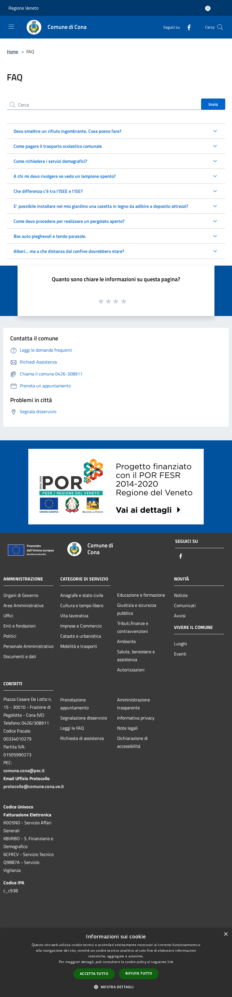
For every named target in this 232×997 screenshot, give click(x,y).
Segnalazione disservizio (83, 717)
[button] (116, 986)
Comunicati (185, 605)
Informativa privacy (135, 717)
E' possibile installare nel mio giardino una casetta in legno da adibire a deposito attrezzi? (101, 206)
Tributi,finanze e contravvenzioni (132, 627)
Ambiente (126, 641)
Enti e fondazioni (19, 625)
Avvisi (180, 615)
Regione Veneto (23, 8)
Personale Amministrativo (28, 646)
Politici (9, 636)
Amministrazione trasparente (133, 703)
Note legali (127, 728)
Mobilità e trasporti (78, 646)
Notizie (181, 595)
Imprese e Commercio (81, 625)
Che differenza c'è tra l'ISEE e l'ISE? (48, 191)
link (170, 961)
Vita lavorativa (74, 615)
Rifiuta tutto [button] (138, 973)
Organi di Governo (20, 595)
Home (12, 51)
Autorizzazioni (131, 669)
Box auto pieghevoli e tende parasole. (50, 236)
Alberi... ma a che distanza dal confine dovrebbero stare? (69, 251)
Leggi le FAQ (72, 728)
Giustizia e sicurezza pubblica (136, 609)
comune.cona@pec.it (24, 770)
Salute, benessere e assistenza (136, 655)
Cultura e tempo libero (81, 605)
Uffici (8, 615)
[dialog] (116, 962)
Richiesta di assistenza (82, 738)
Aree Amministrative (23, 605)
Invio (213, 104)
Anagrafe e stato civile (81, 595)
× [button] (226, 934)
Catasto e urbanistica (80, 636)
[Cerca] (220, 27)
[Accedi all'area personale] (208, 8)
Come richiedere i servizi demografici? (50, 161)
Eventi (180, 653)
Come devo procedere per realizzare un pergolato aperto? (69, 221)
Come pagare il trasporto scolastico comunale (58, 146)
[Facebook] (186, 27)
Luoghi (180, 643)
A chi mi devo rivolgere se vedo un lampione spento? (65, 176)
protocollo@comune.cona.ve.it (33, 786)
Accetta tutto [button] (94, 973)
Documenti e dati (19, 656)
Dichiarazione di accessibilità (132, 742)
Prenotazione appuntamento (74, 703)
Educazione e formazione (141, 595)
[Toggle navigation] (11, 26)
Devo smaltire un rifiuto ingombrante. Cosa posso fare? (67, 131)
